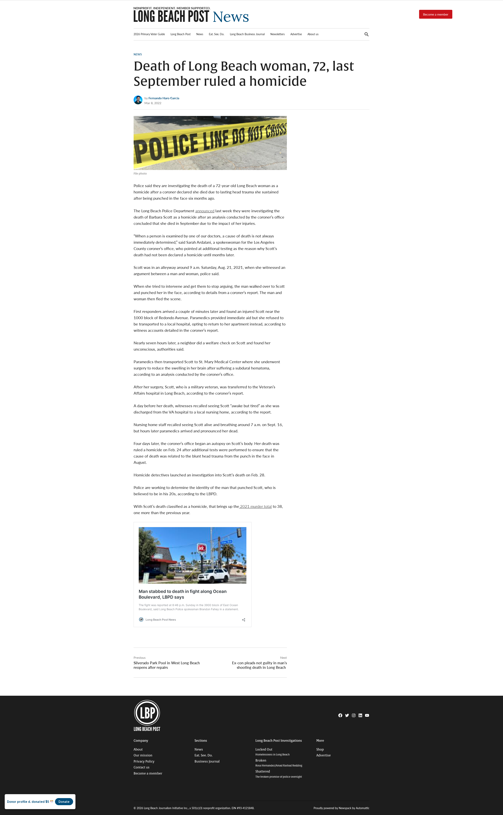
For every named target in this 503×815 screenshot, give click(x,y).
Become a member (435, 14)
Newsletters (277, 34)
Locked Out (272, 752)
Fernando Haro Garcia (164, 98)
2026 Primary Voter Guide (149, 34)
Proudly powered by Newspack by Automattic (341, 808)
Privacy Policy (144, 762)
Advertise (296, 34)
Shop (320, 750)
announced (204, 210)
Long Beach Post (181, 34)
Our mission (143, 755)
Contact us (142, 767)
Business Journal (207, 762)
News (199, 34)
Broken (278, 763)
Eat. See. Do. (216, 34)
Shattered (278, 774)
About (138, 750)
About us (313, 34)
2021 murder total (255, 506)
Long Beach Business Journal (247, 34)
